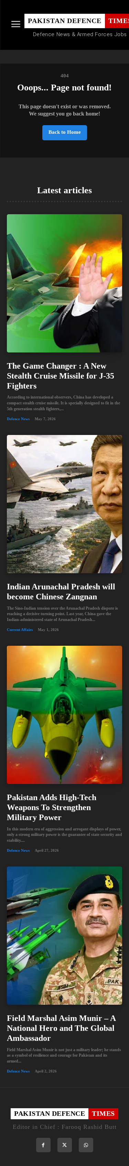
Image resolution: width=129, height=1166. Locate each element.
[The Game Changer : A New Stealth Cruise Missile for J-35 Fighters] (64, 283)
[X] (64, 1145)
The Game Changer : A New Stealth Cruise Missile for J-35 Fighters (60, 375)
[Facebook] (43, 1145)
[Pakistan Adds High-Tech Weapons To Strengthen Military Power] (64, 715)
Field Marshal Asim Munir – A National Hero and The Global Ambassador (61, 1028)
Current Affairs (20, 630)
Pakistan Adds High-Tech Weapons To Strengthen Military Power (51, 807)
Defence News (18, 419)
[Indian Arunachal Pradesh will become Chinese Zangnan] (64, 504)
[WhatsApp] (86, 1145)
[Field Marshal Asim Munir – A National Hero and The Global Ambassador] (64, 936)
